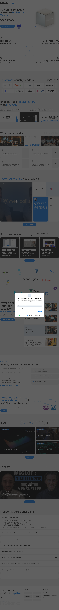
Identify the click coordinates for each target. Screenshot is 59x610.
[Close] (42, 294)
